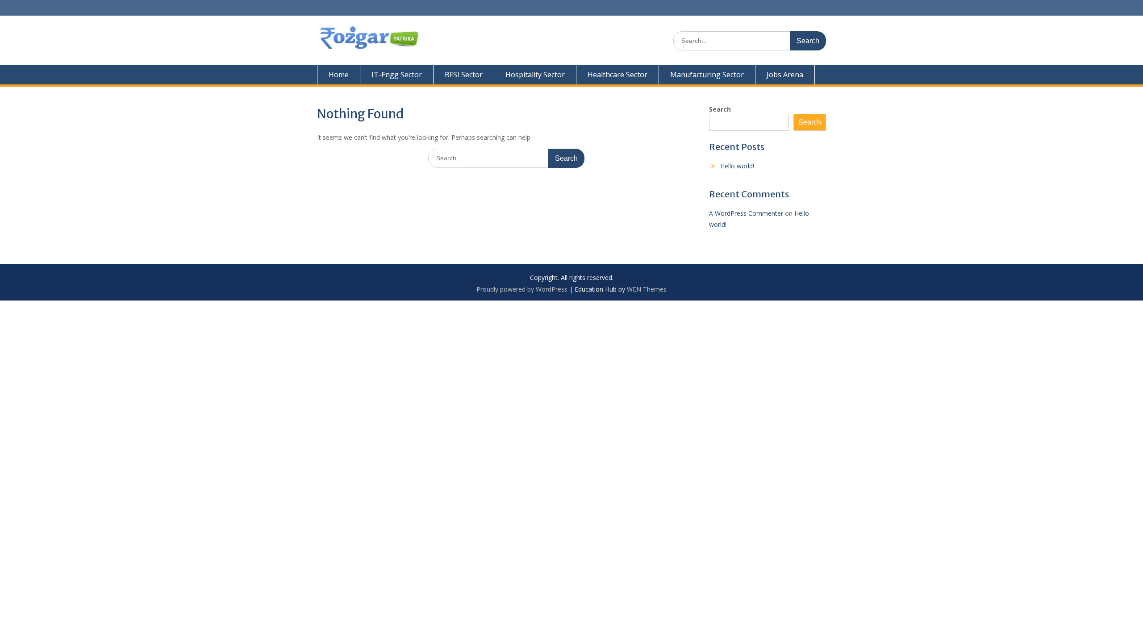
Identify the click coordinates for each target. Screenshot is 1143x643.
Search (720, 109)
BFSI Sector (464, 74)
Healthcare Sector (617, 74)
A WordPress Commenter (746, 213)
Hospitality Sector (535, 74)
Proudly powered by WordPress (521, 289)
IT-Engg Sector (396, 74)
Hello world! (737, 166)
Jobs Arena (785, 74)
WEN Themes (647, 289)
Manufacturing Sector (707, 74)
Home (339, 74)
